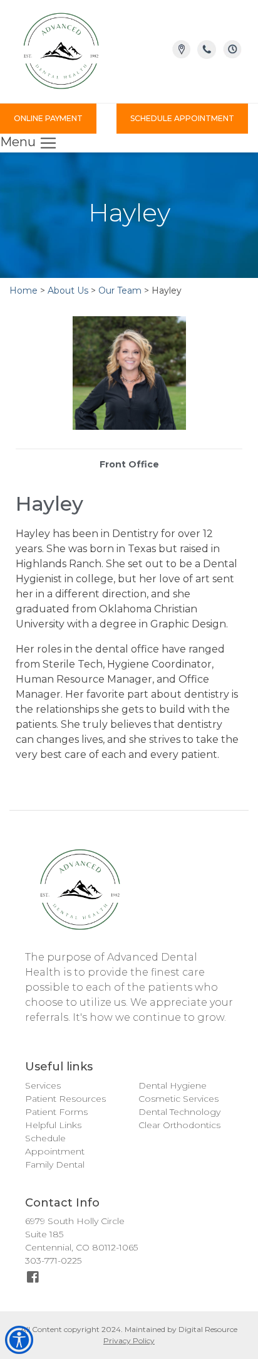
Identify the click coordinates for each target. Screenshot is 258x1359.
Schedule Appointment (55, 1144)
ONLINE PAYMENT (48, 118)
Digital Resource (207, 1329)
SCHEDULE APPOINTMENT (182, 118)
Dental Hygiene (172, 1085)
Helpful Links (53, 1125)
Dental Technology (179, 1111)
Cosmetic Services (178, 1098)
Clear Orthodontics (179, 1125)
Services (43, 1085)
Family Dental (55, 1164)
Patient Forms (56, 1111)
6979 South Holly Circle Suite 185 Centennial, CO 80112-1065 (81, 1234)
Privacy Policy (129, 1340)
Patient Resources (65, 1098)
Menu (19, 141)
